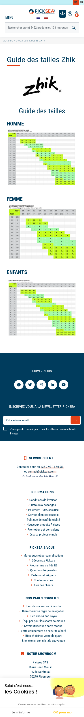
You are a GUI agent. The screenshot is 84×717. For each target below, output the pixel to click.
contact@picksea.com (41, 471)
